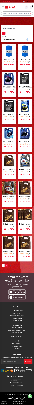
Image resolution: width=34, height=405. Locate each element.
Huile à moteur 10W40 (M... (8, 197)
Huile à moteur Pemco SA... (24, 224)
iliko (11, 394)
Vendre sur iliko (17, 327)
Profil (17, 341)
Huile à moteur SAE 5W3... (24, 251)
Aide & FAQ (17, 313)
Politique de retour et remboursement (19, 402)
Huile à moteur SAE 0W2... (8, 224)
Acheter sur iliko (17, 325)
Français (29, 1)
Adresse (17, 348)
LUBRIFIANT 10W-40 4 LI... (25, 169)
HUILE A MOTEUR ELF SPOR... (25, 87)
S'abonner (28, 361)
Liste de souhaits (17, 343)
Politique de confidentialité (17, 315)
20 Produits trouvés (8, 29)
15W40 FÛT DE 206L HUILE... (8, 59)
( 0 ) (13, 62)
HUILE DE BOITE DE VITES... (9, 87)
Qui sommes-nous (17, 310)
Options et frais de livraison (17, 330)
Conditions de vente (17, 332)
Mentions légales (17, 318)
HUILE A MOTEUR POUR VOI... (9, 169)
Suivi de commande (17, 346)
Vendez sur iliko (6, 1)
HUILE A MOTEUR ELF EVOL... (25, 114)
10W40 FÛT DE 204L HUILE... (24, 59)
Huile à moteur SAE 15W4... (8, 251)
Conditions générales (4, 402)
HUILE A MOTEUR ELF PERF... (9, 142)
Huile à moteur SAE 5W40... (24, 197)
